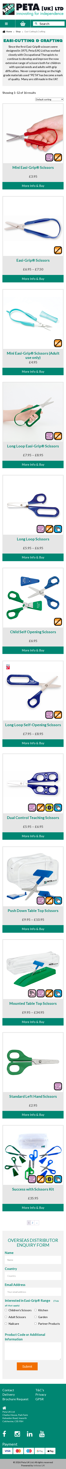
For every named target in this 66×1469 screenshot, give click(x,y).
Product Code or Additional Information (25, 1337)
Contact (8, 1390)
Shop (18, 31)
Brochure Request (15, 1399)
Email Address (15, 1285)
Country (11, 1269)
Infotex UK (39, 1465)
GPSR (39, 1399)
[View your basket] (23, 24)
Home (9, 31)
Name (9, 1253)
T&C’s (39, 1390)
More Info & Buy (33, 186)
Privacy (40, 1394)
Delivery (8, 1394)
